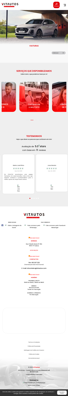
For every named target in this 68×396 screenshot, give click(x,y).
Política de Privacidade (34, 346)
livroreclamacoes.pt (34, 358)
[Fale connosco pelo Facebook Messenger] (55, 226)
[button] (28, 119)
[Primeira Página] (34, 216)
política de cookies (37, 393)
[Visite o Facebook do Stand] (2, 226)
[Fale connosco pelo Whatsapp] (33, 226)
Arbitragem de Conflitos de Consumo (34, 350)
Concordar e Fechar (62, 392)
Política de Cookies (34, 354)
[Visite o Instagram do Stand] (14, 226)
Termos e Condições (34, 342)
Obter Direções (34, 250)
